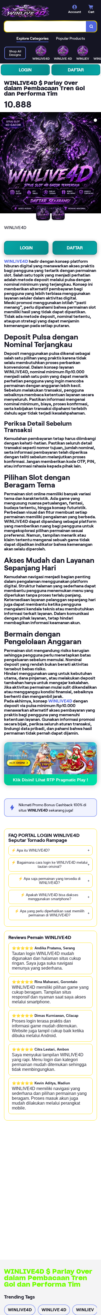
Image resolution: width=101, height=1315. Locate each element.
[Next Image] (96, 164)
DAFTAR (76, 70)
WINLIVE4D (16, 261)
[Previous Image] (4, 164)
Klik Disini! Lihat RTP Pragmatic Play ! (50, 780)
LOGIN (25, 70)
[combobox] (45, 26)
